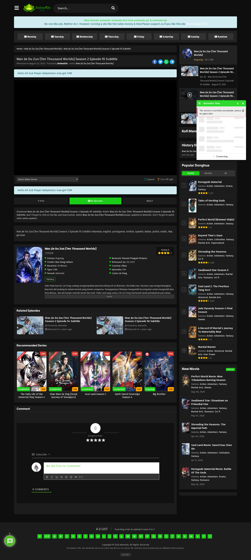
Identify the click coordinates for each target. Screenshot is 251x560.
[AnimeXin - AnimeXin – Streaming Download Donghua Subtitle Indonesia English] (37, 11)
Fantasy (50, 279)
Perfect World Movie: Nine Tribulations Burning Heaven (208, 378)
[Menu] (200, 103)
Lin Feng (123, 273)
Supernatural (217, 243)
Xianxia (201, 319)
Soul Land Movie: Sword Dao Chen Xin (211, 447)
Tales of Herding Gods (211, 200)
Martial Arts (204, 243)
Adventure (219, 186)
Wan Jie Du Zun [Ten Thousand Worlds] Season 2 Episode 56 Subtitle (148, 319)
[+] (81, 476)
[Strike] (61, 477)
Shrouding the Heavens (212, 251)
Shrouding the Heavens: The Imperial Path (208, 426)
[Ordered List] (66, 477)
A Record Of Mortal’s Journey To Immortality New (215, 330)
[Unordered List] (71, 477)
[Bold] (47, 477)
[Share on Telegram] (172, 62)
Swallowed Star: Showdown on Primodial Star (209, 402)
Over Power (209, 354)
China (124, 265)
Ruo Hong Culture (64, 262)
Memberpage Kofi (196, 23)
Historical (203, 297)
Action (210, 186)
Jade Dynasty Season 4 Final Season (215, 310)
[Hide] (243, 103)
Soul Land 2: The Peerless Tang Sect (213, 288)
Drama (229, 186)
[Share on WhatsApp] (166, 62)
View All (230, 369)
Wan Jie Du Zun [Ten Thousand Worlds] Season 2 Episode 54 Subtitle (68, 319)
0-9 (47, 536)
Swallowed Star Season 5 (213, 270)
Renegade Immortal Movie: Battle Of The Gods (211, 470)
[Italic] (52, 477)
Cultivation (219, 239)
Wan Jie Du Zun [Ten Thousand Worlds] (95, 63)
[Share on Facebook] (155, 62)
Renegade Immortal (210, 182)
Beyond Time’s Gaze (210, 235)
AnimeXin (62, 63)
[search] (113, 8)
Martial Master (207, 346)
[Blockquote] (75, 477)
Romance (208, 277)
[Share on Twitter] (160, 62)
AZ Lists (125, 555)
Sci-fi (200, 259)
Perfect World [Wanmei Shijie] (216, 219)
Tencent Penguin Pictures (134, 258)
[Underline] (56, 477)
